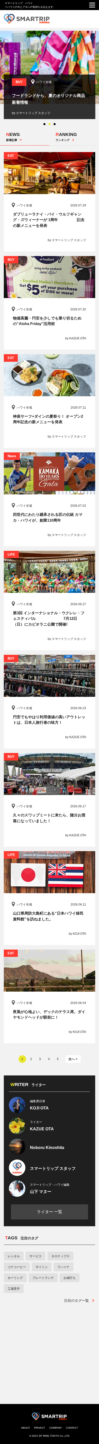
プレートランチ (43, 1278)
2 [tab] (49, 124)
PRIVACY (39, 1427)
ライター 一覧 (49, 1212)
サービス (35, 1256)
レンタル (14, 1256)
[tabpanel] (49, 75)
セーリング (15, 1278)
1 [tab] (44, 124)
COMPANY (55, 1427)
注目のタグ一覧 (76, 1300)
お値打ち (69, 1278)
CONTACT (72, 1427)
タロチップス (60, 1256)
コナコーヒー (17, 1267)
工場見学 (14, 1288)
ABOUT (25, 1427)
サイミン (42, 1267)
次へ (72, 1059)
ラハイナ (63, 1267)
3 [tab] (55, 124)
